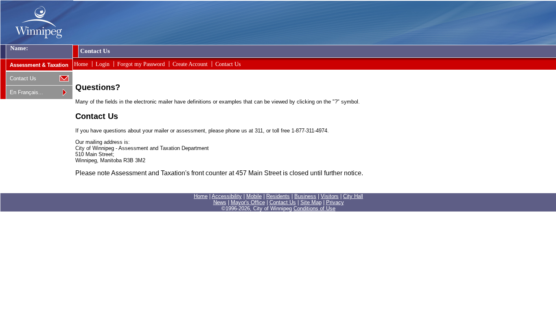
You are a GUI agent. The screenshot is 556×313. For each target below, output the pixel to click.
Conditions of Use (314, 208)
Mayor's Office (248, 202)
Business (305, 196)
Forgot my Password (141, 64)
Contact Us (23, 78)
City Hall (353, 196)
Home (81, 64)
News (219, 202)
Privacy (335, 202)
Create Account (190, 64)
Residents (278, 196)
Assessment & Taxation (39, 65)
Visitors (330, 196)
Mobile (254, 196)
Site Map (311, 202)
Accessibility (227, 196)
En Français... (26, 92)
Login (102, 64)
